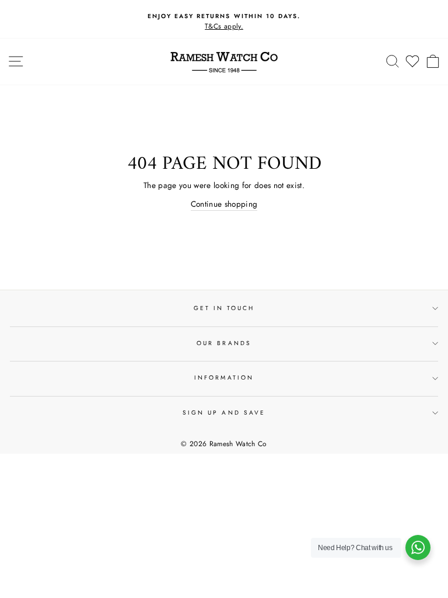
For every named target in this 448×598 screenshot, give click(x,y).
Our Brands (224, 343)
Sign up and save (224, 412)
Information (224, 377)
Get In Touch (224, 308)
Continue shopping (224, 204)
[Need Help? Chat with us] (417, 547)
